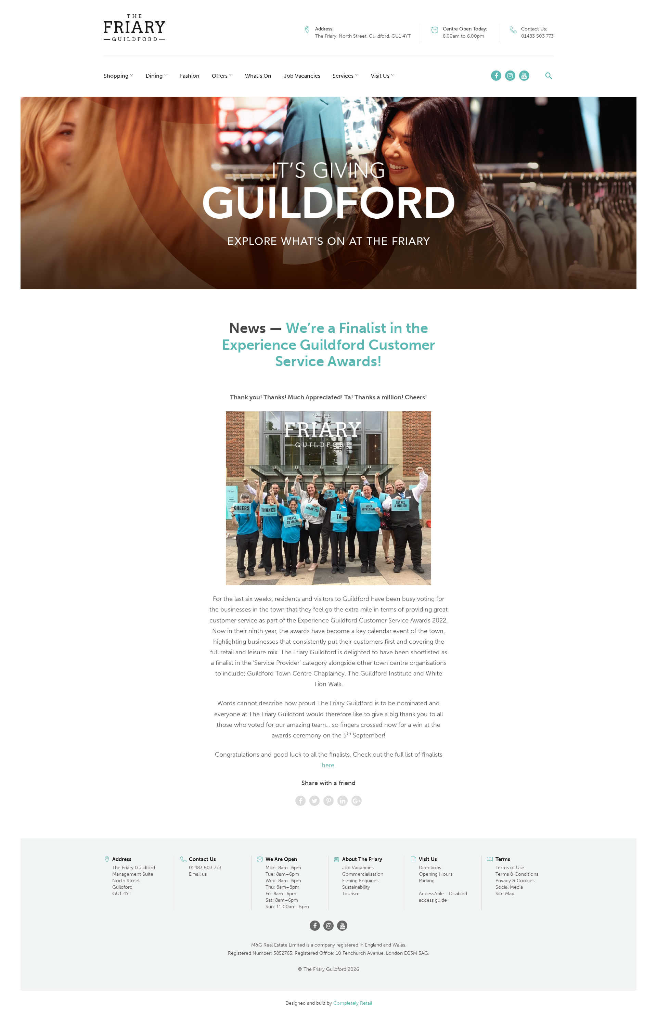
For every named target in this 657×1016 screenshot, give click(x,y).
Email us (198, 874)
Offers (220, 76)
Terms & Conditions (516, 874)
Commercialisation (362, 874)
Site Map (504, 894)
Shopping (116, 76)
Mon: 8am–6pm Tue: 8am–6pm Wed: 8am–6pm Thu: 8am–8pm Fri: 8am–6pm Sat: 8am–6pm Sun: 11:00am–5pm (287, 887)
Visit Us (380, 76)
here (328, 765)
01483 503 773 (537, 36)
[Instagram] (510, 75)
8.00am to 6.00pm (463, 36)
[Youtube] (524, 75)
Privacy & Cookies (514, 881)
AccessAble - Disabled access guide (443, 897)
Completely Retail (352, 1003)
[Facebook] (496, 75)
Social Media (509, 887)
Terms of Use (509, 868)
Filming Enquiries (360, 881)
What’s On (258, 76)
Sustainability (356, 887)
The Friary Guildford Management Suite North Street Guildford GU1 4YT (133, 881)
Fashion (189, 76)
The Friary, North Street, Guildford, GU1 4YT (363, 36)
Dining (154, 76)
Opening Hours (435, 874)
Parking (427, 881)
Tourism (351, 894)
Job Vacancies (302, 76)
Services (343, 76)
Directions (430, 868)
